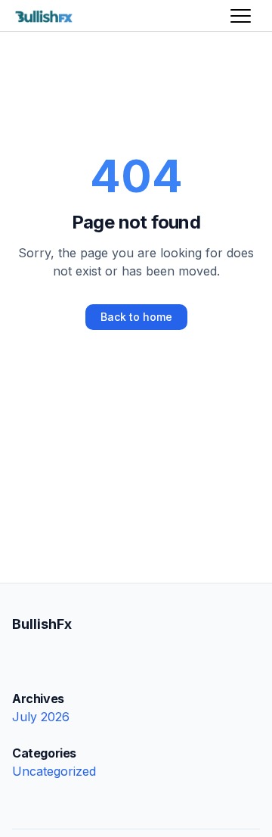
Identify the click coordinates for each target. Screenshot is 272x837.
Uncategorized (54, 771)
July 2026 (41, 716)
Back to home (136, 316)
